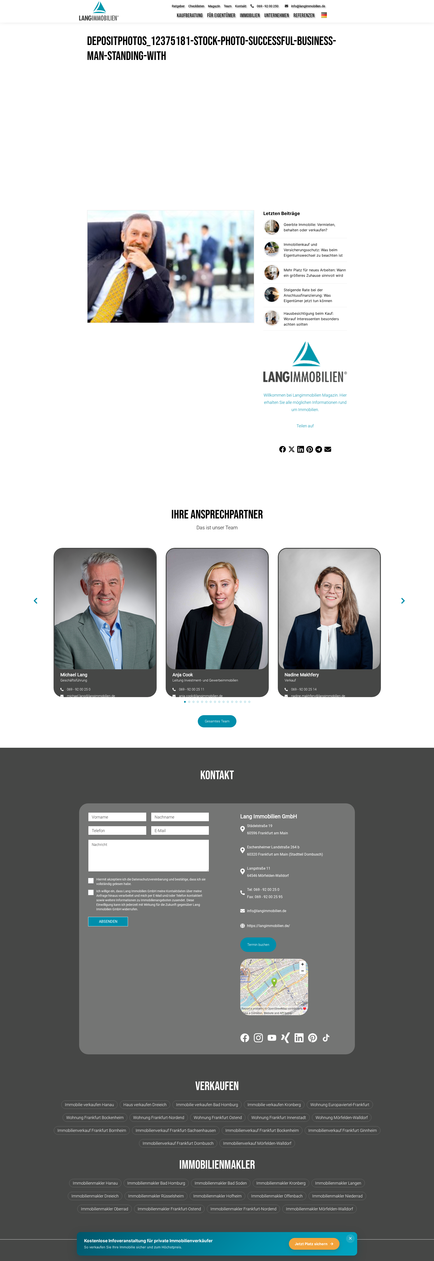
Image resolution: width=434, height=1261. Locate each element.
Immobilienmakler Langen (338, 1183)
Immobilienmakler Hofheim (217, 1196)
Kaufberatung (190, 15)
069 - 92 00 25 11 (191, 689)
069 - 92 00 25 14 (303, 689)
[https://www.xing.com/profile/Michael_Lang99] (285, 1038)
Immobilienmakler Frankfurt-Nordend (243, 1209)
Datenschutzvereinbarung (150, 879)
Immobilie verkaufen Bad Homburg (207, 1104)
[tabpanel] (105, 620)
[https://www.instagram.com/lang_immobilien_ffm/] (258, 1039)
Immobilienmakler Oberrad (104, 1209)
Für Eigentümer (221, 15)
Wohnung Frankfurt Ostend (218, 1117)
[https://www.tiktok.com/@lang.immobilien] (326, 1038)
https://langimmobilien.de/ (268, 926)
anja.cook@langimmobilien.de (201, 696)
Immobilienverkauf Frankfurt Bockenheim (262, 1130)
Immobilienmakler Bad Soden (221, 1183)
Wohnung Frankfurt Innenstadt (278, 1117)
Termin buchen (258, 945)
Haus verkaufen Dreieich (145, 1104)
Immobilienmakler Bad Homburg (156, 1183)
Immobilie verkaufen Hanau (89, 1104)
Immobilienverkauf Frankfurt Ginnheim (342, 1130)
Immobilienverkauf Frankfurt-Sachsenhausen (176, 1130)
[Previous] (33, 594)
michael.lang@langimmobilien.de (91, 696)
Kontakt (240, 6)
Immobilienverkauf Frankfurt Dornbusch (178, 1143)
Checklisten (196, 6)
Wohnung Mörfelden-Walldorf (342, 1117)
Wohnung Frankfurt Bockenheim (95, 1117)
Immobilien (250, 15)
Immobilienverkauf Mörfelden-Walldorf (257, 1143)
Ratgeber (178, 6)
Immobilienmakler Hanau (95, 1183)
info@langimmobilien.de (266, 911)
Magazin (214, 6)
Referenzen (303, 15)
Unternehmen (276, 15)
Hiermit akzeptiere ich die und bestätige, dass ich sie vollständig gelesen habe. (150, 882)
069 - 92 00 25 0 (78, 689)
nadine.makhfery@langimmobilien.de (318, 696)
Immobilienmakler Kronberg (281, 1183)
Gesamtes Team (217, 721)
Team (227, 6)
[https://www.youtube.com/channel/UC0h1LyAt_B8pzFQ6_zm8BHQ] (271, 1038)
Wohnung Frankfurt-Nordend (158, 1117)
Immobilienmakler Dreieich (95, 1196)
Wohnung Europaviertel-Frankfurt (339, 1104)
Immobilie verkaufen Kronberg (274, 1104)
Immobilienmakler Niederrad (337, 1196)
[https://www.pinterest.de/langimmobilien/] (312, 1038)
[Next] (401, 594)
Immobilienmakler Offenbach (277, 1196)
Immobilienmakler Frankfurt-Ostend (169, 1209)
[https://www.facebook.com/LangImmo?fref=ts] (244, 1038)
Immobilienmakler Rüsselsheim (156, 1196)
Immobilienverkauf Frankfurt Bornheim (91, 1130)
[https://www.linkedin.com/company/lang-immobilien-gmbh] (299, 1039)
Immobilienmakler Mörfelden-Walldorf (319, 1209)
